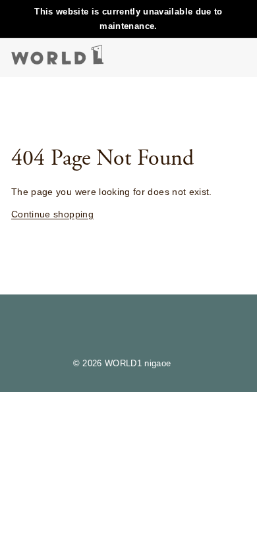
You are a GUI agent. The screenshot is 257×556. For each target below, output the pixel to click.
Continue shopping (52, 214)
